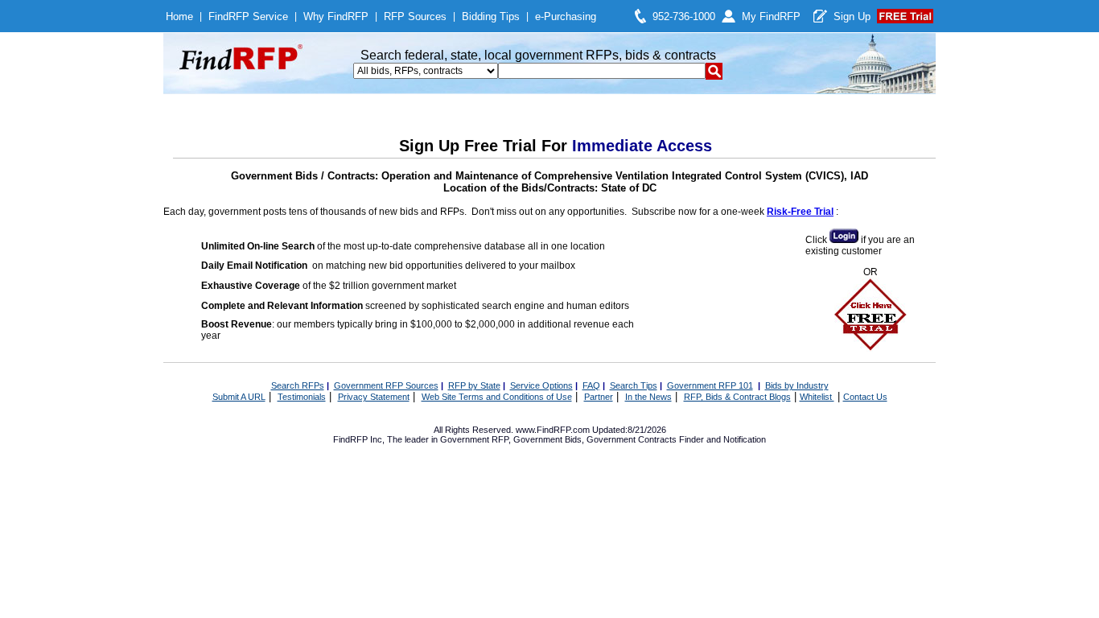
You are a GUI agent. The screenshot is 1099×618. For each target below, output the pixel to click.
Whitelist (817, 397)
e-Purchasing (565, 16)
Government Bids (547, 439)
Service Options (541, 385)
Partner (598, 397)
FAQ (591, 385)
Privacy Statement (374, 397)
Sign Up (852, 16)
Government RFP (474, 439)
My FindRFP (771, 16)
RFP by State (474, 385)
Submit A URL (238, 397)
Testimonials (302, 397)
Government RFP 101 (710, 385)
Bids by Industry (797, 385)
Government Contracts (632, 439)
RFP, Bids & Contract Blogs (737, 397)
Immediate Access (642, 145)
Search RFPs (297, 385)
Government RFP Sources (386, 385)
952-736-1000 (683, 16)
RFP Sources (415, 16)
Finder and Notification (722, 439)
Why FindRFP (335, 16)
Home (179, 16)
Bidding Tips (491, 16)
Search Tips (633, 385)
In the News (648, 397)
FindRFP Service (248, 16)
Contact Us (865, 397)
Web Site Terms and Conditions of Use (497, 397)
